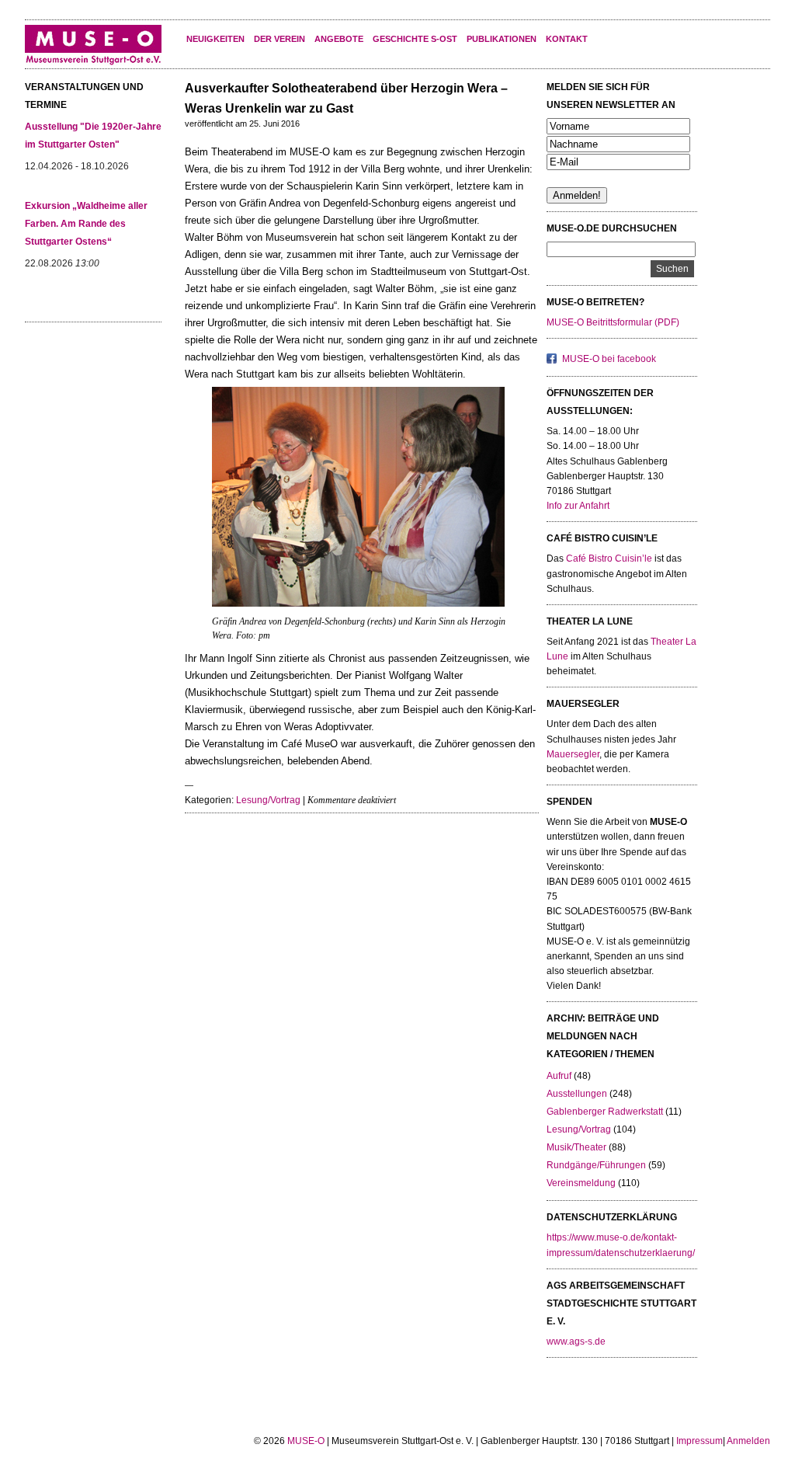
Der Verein (279, 38)
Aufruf (559, 1075)
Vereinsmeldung (581, 1183)
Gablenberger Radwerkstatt (605, 1111)
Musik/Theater (576, 1147)
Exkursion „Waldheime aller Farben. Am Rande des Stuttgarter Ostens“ (86, 223)
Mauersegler (573, 754)
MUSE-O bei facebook (609, 358)
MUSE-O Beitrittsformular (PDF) (613, 322)
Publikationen (501, 38)
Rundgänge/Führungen (596, 1165)
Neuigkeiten (215, 38)
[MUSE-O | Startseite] (93, 62)
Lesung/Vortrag (268, 800)
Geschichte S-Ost (415, 38)
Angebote (338, 38)
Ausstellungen (577, 1093)
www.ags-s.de (576, 1341)
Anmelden (748, 1440)
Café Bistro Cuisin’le (609, 558)
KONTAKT (567, 38)
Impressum (699, 1440)
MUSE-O (306, 1440)
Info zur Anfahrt (578, 505)
